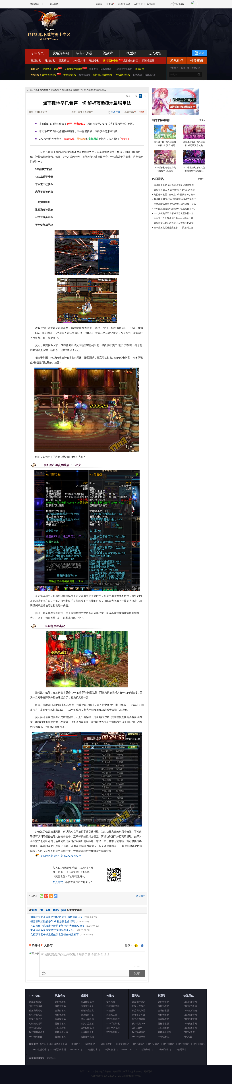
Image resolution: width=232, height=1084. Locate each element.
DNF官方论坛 (190, 1010)
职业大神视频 (87, 1019)
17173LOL (74, 1049)
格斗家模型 (163, 1019)
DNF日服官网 (190, 1019)
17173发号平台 (179, 1049)
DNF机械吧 (168, 1044)
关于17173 (85, 1071)
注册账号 (174, 68)
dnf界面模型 (163, 1036)
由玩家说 (137, 74)
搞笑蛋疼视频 (87, 1028)
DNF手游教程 (113, 1019)
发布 (137, 973)
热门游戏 (179, 4)
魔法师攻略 (60, 1010)
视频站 (108, 53)
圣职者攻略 (60, 1028)
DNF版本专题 (190, 1028)
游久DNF (75, 1044)
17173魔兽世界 (90, 1049)
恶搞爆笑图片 (138, 1015)
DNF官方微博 (190, 1006)
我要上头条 (150, 74)
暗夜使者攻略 (61, 1032)
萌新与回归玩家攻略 (102, 74)
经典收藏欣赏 (87, 1010)
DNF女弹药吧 (122, 1044)
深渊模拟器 (148, 60)
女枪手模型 (163, 1015)
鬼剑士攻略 (60, 1002)
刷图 (34, 910)
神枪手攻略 (60, 1006)
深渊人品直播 (87, 1023)
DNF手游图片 (113, 1032)
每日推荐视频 (87, 1002)
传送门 (125, 138)
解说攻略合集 (87, 1015)
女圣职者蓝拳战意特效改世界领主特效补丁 (54, 934)
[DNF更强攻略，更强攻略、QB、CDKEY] (175, 114)
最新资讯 (36, 60)
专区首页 (37, 53)
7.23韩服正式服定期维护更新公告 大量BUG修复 (57, 925)
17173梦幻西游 (109, 1049)
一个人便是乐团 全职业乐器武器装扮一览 (174, 213)
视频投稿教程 (130, 60)
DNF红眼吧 (89, 1044)
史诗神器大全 (87, 1032)
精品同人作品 (138, 1010)
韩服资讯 (93, 69)
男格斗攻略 (60, 1023)
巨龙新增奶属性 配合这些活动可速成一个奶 (175, 204)
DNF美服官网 (190, 1023)
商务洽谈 (117, 1071)
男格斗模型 (163, 1023)
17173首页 (34, 4)
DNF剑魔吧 (183, 1044)
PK (41, 910)
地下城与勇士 (41, 89)
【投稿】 (140, 112)
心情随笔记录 (35, 1023)
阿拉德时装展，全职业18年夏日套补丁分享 (174, 194)
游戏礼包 (176, 60)
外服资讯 (50, 60)
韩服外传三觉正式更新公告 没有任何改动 (174, 223)
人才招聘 (96, 1071)
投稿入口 (139, 69)
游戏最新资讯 (35, 1002)
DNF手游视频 (113, 1028)
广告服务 (106, 1071)
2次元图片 (137, 1028)
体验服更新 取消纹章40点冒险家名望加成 (174, 185)
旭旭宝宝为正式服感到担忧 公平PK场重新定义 (56, 917)
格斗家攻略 (60, 1019)
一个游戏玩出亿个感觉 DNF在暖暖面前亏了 (175, 208)
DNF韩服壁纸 (138, 1036)
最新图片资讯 (138, 1002)
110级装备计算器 (50, 69)
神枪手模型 (163, 1006)
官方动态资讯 (35, 1028)
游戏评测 (196, 68)
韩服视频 (110, 1010)
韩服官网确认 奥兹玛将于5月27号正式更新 (174, 190)
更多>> (201, 179)
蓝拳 (48, 910)
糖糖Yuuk (51, 1058)
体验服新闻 (106, 69)
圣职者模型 (163, 1028)
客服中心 (137, 1071)
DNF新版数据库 (37, 1032)
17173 (30, 89)
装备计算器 (84, 53)
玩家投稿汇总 (35, 1019)
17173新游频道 (143, 1049)
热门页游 (151, 4)
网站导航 (53, 4)
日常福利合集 (110, 60)
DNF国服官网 (190, 1002)
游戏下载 (185, 68)
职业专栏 (94, 60)
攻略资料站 (61, 53)
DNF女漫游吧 (39, 1049)
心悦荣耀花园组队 (73, 69)
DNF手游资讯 (113, 1023)
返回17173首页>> (71, 855)
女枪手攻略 (60, 1015)
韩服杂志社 (111, 1015)
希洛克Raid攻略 (122, 74)
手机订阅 (115, 112)
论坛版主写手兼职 (123, 69)
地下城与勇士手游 (58, 1044)
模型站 (131, 53)
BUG (56, 910)
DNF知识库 (189, 1032)
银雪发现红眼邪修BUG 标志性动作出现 (52, 921)
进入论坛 (154, 53)
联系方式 (127, 1071)
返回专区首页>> (50, 855)
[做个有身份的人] (136, 946)
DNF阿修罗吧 (105, 1044)
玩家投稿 (64, 60)
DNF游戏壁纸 (138, 1032)
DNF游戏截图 (35, 1036)
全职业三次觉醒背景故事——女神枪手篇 (173, 218)
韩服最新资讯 (112, 1006)
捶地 (63, 910)
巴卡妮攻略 (84, 74)
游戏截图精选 (138, 1019)
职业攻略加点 (35, 1015)
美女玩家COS (138, 1023)
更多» (202, 120)
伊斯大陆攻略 (69, 74)
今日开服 (138, 4)
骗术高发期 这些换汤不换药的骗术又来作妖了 (176, 199)
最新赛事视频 (87, 1036)
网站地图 (188, 1036)
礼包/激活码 (124, 4)
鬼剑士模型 (163, 1002)
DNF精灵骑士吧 (58, 1049)
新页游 (109, 4)
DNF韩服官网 (190, 1015)
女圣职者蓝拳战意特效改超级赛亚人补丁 (53, 930)
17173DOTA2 (126, 1049)
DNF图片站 (79, 60)
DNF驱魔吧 (198, 1044)
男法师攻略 (60, 1036)
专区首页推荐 (35, 1006)
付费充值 (196, 60)
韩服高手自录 (87, 1006)
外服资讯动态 (35, 1010)
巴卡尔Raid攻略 (49, 74)
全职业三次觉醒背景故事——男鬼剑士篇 (173, 227)
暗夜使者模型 (164, 1032)
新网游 (99, 4)
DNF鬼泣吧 (138, 1044)
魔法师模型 (163, 1010)
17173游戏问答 (161, 1049)
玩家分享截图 (138, 1006)
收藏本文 (140, 896)
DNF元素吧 (153, 1044)
